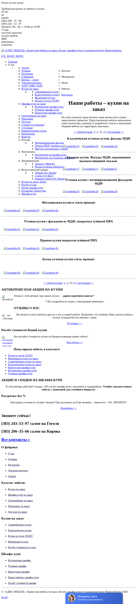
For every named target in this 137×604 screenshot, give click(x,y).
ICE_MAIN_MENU (12, 56)
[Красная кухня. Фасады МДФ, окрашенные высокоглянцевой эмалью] (71, 168)
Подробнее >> (68, 408)
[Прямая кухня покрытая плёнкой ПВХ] (12, 247)
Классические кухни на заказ (24, 364)
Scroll (4, 597)
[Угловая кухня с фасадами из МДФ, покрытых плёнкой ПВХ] (12, 228)
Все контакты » (15, 439)
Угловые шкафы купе (20, 373)
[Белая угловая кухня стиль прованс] (12, 272)
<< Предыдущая (83, 132)
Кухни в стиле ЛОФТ (20, 355)
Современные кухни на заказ (24, 361)
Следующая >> (115, 132)
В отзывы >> (74, 323)
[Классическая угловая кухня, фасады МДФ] (71, 145)
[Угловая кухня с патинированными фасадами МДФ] (71, 190)
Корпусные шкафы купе (22, 367)
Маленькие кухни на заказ (23, 358)
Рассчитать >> (75, 342)
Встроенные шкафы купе (22, 370)
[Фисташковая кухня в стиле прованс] (12, 209)
